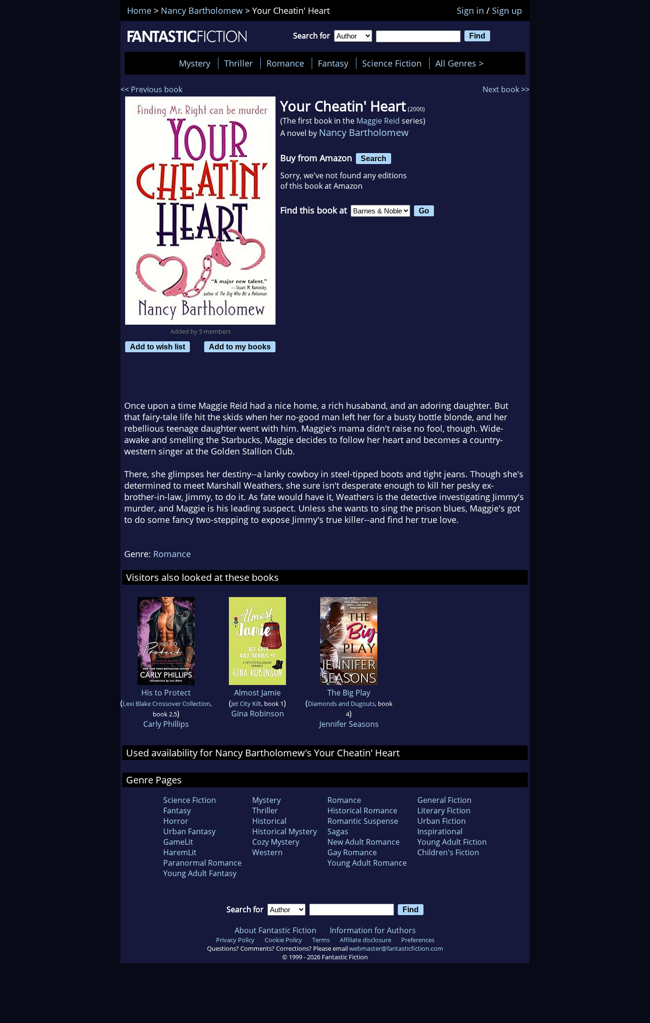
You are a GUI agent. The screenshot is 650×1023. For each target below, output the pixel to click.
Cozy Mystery (275, 842)
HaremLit (180, 852)
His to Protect (166, 692)
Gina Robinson (257, 713)
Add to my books (240, 346)
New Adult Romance (363, 842)
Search (373, 158)
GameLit (178, 842)
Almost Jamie (257, 692)
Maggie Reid (378, 121)
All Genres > (461, 63)
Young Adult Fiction (452, 842)
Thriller (238, 63)
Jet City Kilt (246, 703)
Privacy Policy (235, 940)
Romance (285, 63)
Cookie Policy (283, 940)
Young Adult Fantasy (199, 873)
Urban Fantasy (189, 831)
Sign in (470, 10)
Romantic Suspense (362, 821)
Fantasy (333, 63)
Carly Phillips (166, 724)
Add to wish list (157, 346)
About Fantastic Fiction (275, 930)
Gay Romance (352, 852)
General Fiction (444, 800)
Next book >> (506, 89)
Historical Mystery (284, 831)
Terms (321, 940)
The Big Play (348, 692)
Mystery (194, 63)
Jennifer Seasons (349, 724)
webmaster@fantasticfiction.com (396, 948)
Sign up (507, 10)
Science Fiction (392, 63)
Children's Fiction (448, 852)
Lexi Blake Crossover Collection (166, 703)
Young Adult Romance (367, 863)
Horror (175, 821)
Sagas (337, 831)
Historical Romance (362, 810)
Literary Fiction (444, 810)
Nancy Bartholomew (364, 132)
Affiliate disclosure (365, 940)
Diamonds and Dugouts (341, 703)
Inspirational (440, 831)
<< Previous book (151, 89)
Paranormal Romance (202, 863)
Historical (269, 821)
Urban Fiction (441, 821)
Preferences (417, 940)
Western (267, 852)
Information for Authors (373, 930)
